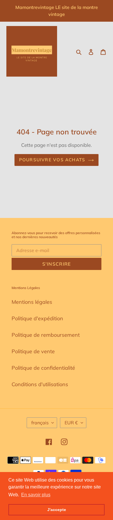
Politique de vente (33, 351)
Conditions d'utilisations (40, 384)
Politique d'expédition (37, 318)
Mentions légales (32, 302)
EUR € (71, 422)
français (40, 422)
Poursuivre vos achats (52, 159)
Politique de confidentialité (43, 367)
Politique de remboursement (46, 335)
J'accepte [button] (56, 509)
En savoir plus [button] (35, 494)
